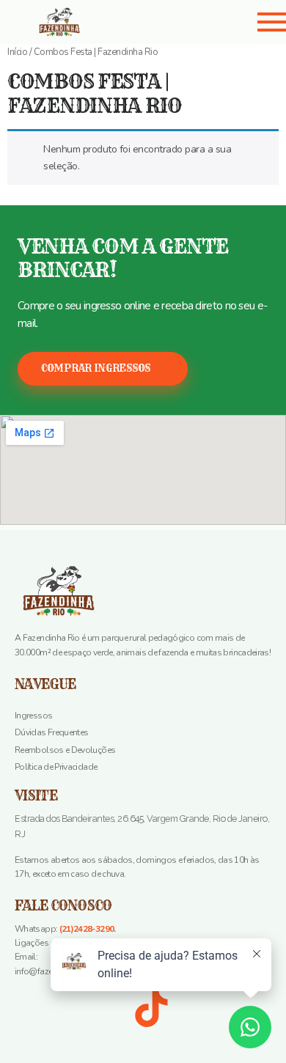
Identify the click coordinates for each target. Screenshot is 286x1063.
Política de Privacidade (56, 767)
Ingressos (33, 715)
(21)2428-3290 (86, 929)
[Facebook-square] (33, 1008)
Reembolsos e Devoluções (65, 750)
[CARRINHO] (168, 20)
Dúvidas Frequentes (51, 732)
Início (17, 52)
